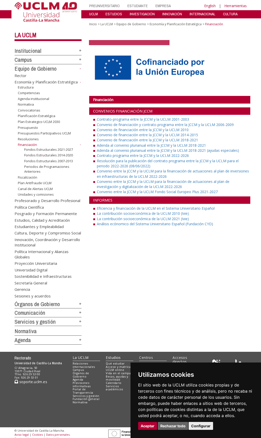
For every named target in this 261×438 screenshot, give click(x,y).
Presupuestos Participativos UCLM (44, 133)
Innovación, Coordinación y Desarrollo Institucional (47, 242)
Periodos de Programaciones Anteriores (46, 168)
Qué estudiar (115, 363)
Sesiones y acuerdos (33, 295)
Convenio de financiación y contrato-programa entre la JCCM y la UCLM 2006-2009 (165, 124)
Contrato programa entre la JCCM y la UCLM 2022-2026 (143, 155)
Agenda (23, 340)
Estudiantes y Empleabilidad (39, 226)
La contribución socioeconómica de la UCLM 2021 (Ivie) (143, 218)
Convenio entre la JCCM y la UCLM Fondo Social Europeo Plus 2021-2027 (157, 191)
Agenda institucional (33, 98)
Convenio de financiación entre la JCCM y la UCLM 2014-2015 (147, 134)
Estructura (26, 87)
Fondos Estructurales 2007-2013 (48, 161)
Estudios (113, 357)
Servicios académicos (114, 387)
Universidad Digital (31, 269)
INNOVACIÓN (172, 14)
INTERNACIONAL (202, 14)
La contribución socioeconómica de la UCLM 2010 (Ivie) (143, 213)
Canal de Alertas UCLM (35, 188)
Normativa (26, 104)
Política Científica (29, 206)
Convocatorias (29, 110)
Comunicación (30, 313)
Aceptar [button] (147, 426)
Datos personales (58, 434)
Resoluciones (28, 139)
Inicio (93, 24)
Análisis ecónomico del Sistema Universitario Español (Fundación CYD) (155, 223)
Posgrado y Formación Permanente (46, 213)
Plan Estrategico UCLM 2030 (39, 121)
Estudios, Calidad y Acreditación (42, 219)
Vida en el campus (119, 373)
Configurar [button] (201, 426)
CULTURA (230, 14)
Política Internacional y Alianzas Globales (42, 254)
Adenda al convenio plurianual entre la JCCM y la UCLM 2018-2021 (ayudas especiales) (168, 150)
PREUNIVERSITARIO (104, 5)
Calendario (113, 383)
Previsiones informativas (82, 384)
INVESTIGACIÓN (142, 14)
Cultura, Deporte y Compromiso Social (48, 232)
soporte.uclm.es (32, 381)
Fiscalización (27, 177)
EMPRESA (163, 5)
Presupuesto (28, 127)
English (210, 5)
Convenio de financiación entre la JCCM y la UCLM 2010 (143, 129)
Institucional (28, 51)
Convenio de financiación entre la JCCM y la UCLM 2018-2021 (147, 139)
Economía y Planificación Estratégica (46, 81)
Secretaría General (31, 282)
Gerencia (22, 289)
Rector (21, 75)
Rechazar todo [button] (173, 426)
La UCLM (25, 35)
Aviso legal (22, 434)
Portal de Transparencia (83, 390)
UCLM (93, 14)
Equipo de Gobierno (36, 68)
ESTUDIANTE (137, 5)
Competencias (29, 93)
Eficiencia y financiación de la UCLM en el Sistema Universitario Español (156, 208)
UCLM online (115, 370)
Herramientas (235, 5)
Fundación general (86, 399)
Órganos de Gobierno (37, 304)
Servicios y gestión (35, 322)
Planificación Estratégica (36, 116)
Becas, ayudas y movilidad (117, 378)
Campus (23, 60)
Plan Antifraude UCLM (34, 183)
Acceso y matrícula (119, 367)
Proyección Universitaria (36, 263)
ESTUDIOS (114, 14)
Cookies (37, 434)
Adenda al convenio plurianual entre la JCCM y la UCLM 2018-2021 (151, 145)
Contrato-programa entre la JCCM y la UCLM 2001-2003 (143, 119)
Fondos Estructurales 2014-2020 (48, 155)
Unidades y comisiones (36, 194)
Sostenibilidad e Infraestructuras (43, 276)
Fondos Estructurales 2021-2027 (48, 149)
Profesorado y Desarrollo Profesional (47, 200)
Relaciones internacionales (84, 365)
